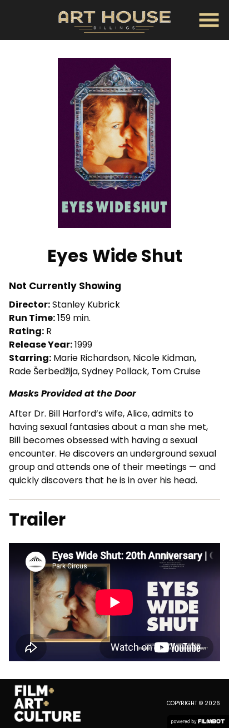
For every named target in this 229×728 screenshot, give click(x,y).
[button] (209, 20)
